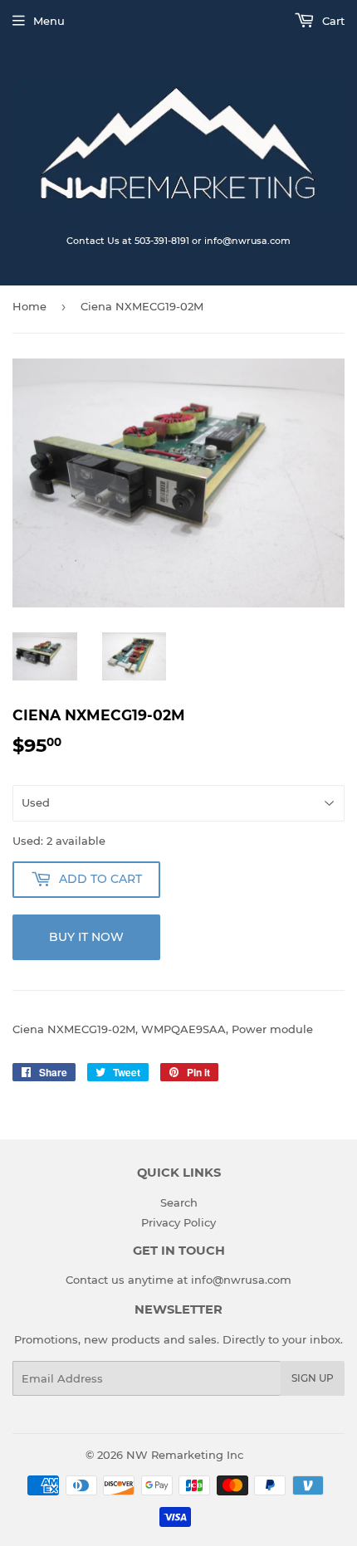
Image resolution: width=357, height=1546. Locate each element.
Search (179, 1202)
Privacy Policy (178, 1222)
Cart (332, 20)
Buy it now (86, 936)
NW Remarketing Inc (184, 1454)
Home (29, 306)
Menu (49, 20)
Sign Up (312, 1378)
